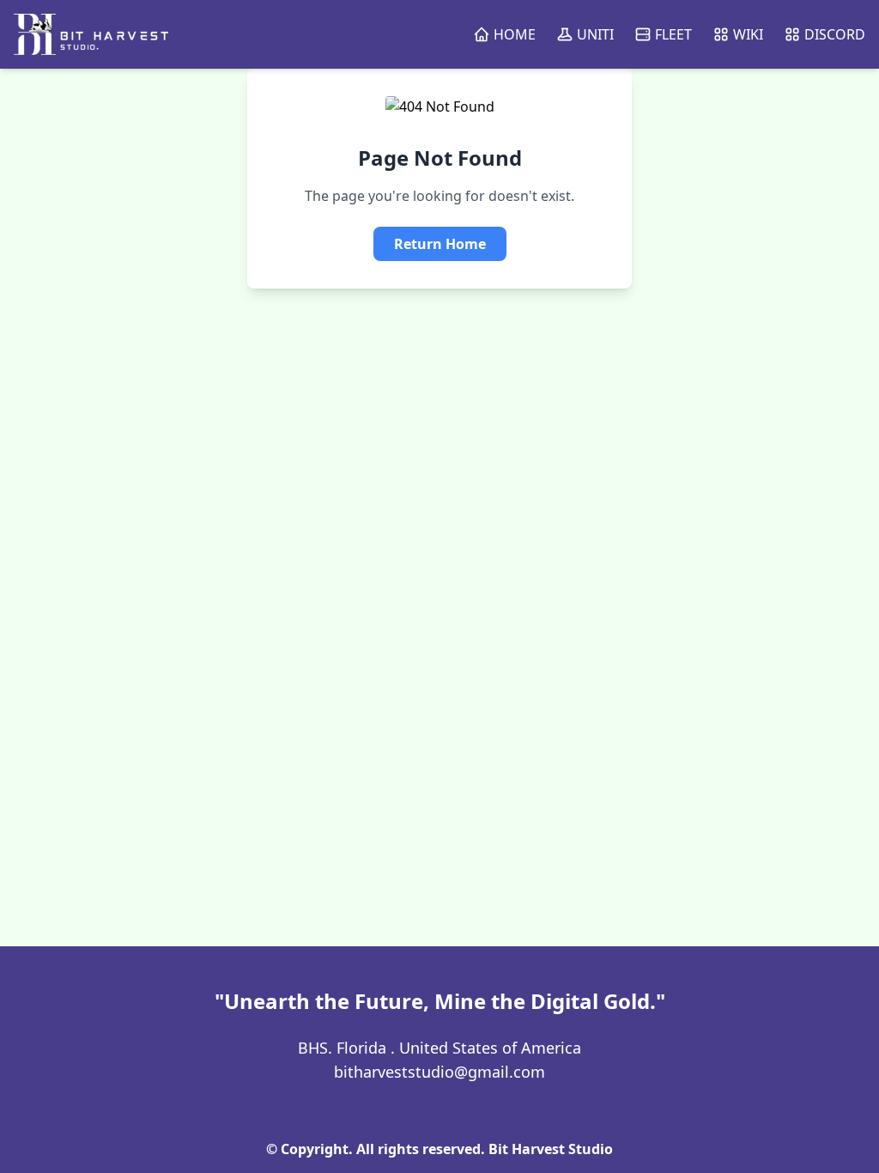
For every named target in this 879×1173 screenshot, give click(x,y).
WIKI (748, 34)
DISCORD (834, 34)
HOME (515, 34)
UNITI (595, 34)
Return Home (440, 243)
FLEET (673, 34)
